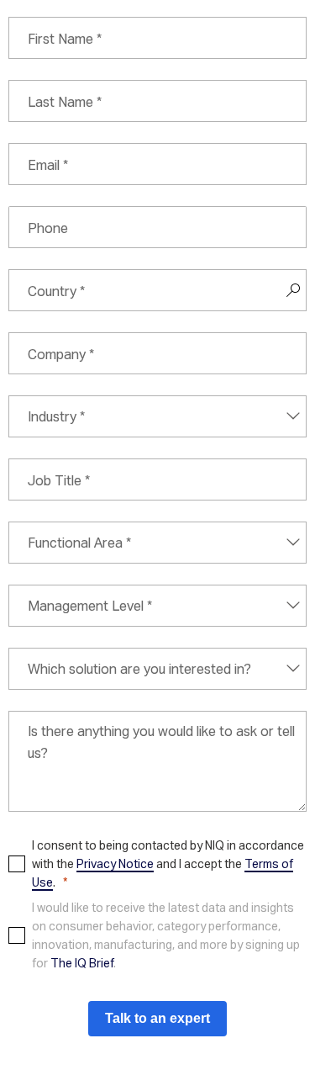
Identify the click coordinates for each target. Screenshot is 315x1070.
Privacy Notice (115, 863)
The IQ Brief (81, 963)
